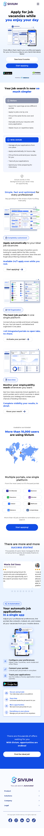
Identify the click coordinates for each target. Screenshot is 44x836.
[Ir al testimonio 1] (12, 591)
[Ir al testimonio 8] (32, 591)
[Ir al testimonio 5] (23, 591)
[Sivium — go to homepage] (10, 4)
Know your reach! (14, 411)
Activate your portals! (16, 339)
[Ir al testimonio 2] (15, 591)
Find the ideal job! (22, 754)
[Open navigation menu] (38, 4)
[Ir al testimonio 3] (18, 591)
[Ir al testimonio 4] (20, 591)
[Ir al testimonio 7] (29, 591)
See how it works (22, 59)
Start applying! (13, 269)
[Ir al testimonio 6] (26, 591)
